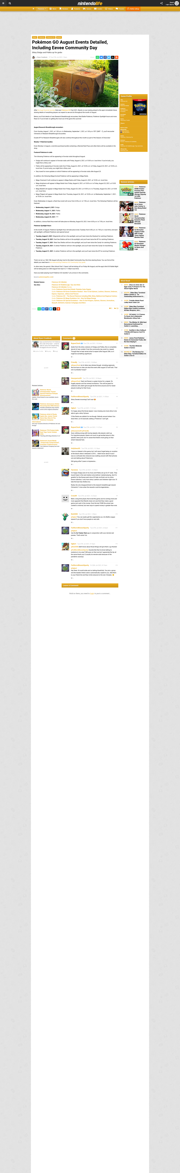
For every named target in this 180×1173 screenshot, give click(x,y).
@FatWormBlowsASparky (79, 550)
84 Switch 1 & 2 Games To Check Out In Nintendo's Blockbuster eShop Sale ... (134, 316)
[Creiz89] (65, 501)
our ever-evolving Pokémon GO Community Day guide (67, 262)
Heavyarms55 (76, 378)
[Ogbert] (65, 414)
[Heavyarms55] (65, 384)
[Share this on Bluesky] (101, 57)
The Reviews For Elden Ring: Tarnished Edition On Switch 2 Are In (135, 353)
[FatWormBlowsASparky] (65, 402)
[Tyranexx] (65, 475)
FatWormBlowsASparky (80, 396)
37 (131, 210)
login (92, 593)
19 (131, 194)
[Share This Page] (161, 3)
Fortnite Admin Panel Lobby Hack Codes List (134, 301)
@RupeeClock (75, 365)
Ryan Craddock (42, 57)
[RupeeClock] (65, 349)
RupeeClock (75, 343)
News (34, 37)
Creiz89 (74, 496)
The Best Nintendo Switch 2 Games (133, 347)
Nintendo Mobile (124, 105)
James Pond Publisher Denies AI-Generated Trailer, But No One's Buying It (135, 340)
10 (117, 514)
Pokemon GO (51, 37)
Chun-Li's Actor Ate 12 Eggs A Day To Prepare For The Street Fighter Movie (134, 286)
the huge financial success (46, 110)
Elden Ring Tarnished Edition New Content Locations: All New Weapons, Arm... (134, 308)
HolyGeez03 (75, 448)
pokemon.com (124, 150)
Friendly (74, 362)
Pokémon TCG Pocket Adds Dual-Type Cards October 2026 (49, 432)
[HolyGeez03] (65, 454)
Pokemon (41, 37)
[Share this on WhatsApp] (97, 57)
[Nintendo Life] (90, 3)
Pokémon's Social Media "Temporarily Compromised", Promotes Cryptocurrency (49, 442)
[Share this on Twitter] (109, 57)
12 (117, 543)
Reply (56, 351)
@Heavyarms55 (76, 431)
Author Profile (39, 351)
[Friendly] (65, 368)
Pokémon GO (66, 110)
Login (167, 4)
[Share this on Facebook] (105, 57)
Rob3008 (74, 514)
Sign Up (172, 4)
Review (62, 287)
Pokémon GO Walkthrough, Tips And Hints (131, 146)
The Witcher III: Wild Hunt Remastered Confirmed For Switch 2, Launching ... (135, 324)
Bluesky (48, 351)
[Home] (33, 9)
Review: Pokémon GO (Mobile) (128, 141)
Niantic (122, 116)
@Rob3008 (74, 547)
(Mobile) (59, 282)
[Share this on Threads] (112, 57)
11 (117, 527)
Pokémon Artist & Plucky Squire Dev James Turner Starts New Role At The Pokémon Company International (44, 418)
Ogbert (73, 408)
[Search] (10, 3)
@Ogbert (74, 517)
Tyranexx (74, 470)
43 (131, 249)
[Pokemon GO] (76, 83)
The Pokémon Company (124, 110)
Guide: (71, 289)
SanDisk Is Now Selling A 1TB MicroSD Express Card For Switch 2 (135, 332)
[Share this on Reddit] (116, 57)
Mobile (59, 37)
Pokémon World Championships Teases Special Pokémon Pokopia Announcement (49, 392)
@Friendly (85, 431)
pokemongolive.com (46, 277)
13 (117, 308)
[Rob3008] (65, 520)
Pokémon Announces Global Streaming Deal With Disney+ (50, 405)
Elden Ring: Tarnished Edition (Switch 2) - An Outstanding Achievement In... (134, 294)
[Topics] (3, 3)
